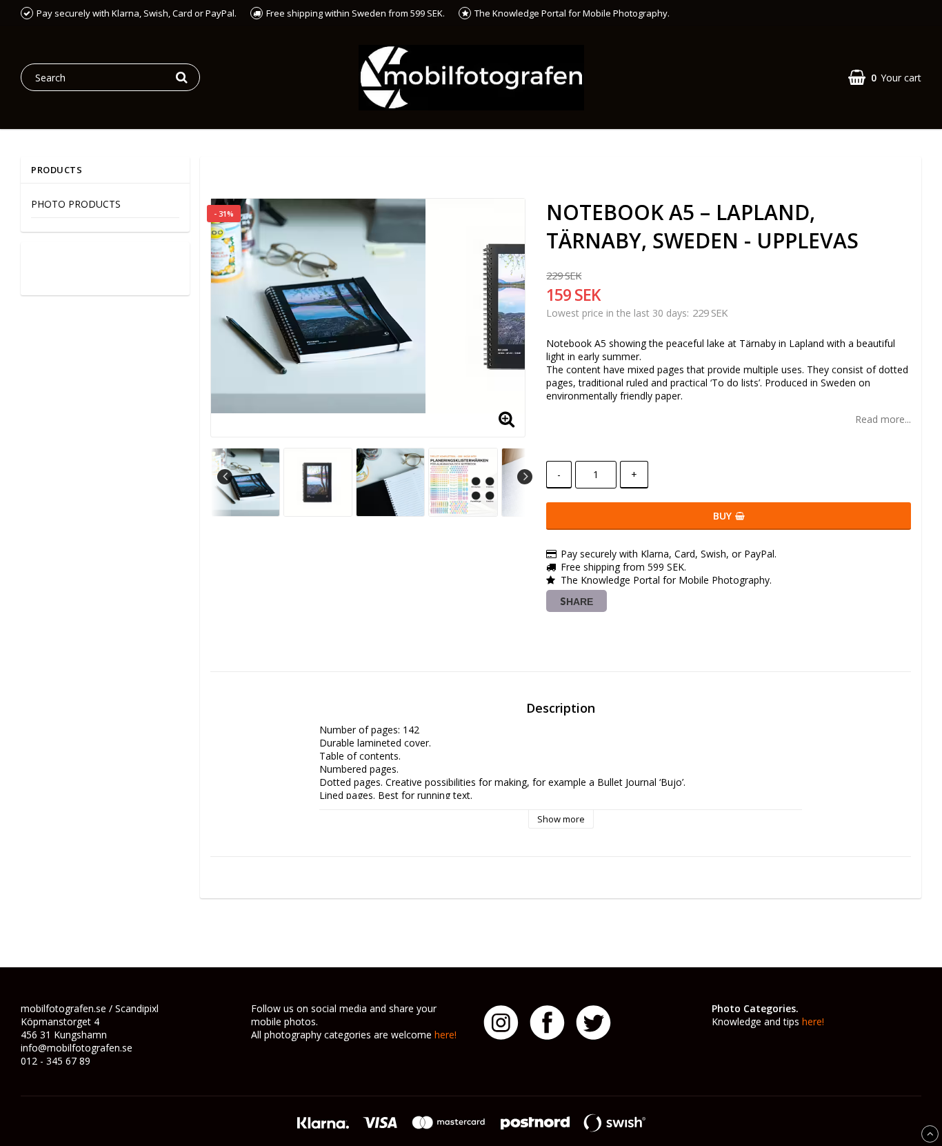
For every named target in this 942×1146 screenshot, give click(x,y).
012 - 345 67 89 (55, 1060)
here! (445, 1034)
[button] (884, 77)
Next (524, 476)
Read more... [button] (883, 419)
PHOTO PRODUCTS (76, 203)
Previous (224, 476)
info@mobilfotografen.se (76, 1047)
